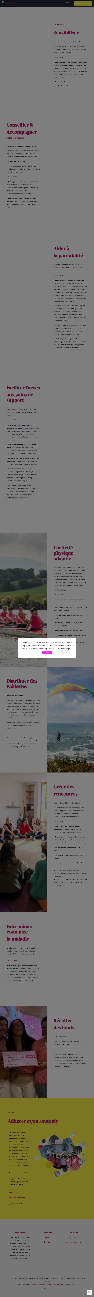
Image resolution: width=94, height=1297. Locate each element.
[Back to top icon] (83, 1292)
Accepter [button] (47, 652)
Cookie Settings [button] (63, 648)
